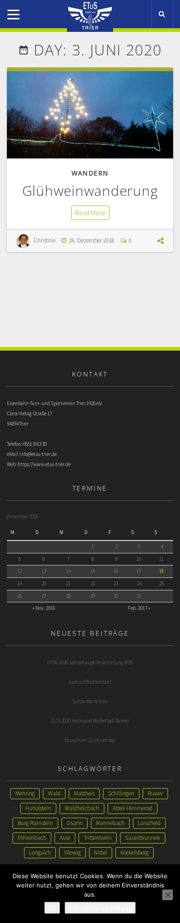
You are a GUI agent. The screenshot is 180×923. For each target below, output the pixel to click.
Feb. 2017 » (139, 608)
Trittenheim (98, 838)
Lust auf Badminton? (90, 682)
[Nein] (167, 894)
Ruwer (155, 793)
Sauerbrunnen (142, 838)
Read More (90, 212)
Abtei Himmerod (132, 808)
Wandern (90, 173)
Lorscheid (149, 823)
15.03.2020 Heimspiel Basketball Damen (90, 720)
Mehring (25, 793)
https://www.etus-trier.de (44, 464)
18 (161, 571)
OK (52, 907)
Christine (44, 240)
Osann (74, 823)
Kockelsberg (134, 852)
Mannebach (110, 823)
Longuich (40, 852)
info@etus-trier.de (38, 454)
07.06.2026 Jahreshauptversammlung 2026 (90, 662)
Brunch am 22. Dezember (90, 740)
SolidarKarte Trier (90, 701)
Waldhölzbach (82, 808)
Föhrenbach (32, 838)
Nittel (100, 852)
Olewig (72, 852)
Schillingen (121, 793)
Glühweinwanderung (90, 190)
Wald (54, 793)
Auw (65, 838)
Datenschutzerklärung (100, 907)
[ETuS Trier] (90, 8)
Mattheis (84, 793)
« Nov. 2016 (43, 608)
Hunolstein (38, 808)
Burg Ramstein (35, 823)
